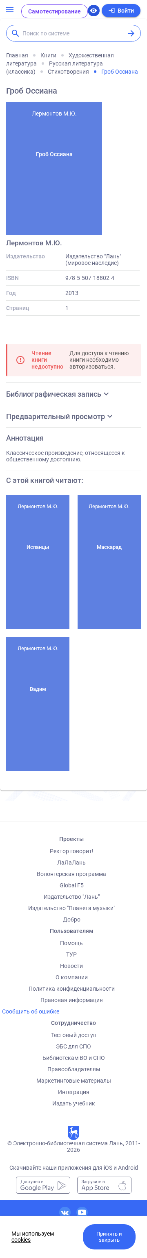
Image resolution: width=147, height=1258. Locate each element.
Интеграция (73, 1092)
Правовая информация (71, 1000)
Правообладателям (73, 1069)
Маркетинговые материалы (73, 1080)
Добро (71, 919)
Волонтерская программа (71, 874)
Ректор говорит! (72, 851)
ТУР (71, 954)
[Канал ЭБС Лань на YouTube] (82, 1212)
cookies (21, 1239)
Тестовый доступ (73, 1035)
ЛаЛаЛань (71, 862)
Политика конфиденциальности (72, 988)
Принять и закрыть (109, 1237)
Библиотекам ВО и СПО (73, 1058)
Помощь (71, 943)
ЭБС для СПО (73, 1046)
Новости (71, 966)
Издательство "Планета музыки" (71, 908)
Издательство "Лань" (72, 896)
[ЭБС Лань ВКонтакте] (65, 1212)
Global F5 (72, 885)
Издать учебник (73, 1103)
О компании (72, 977)
